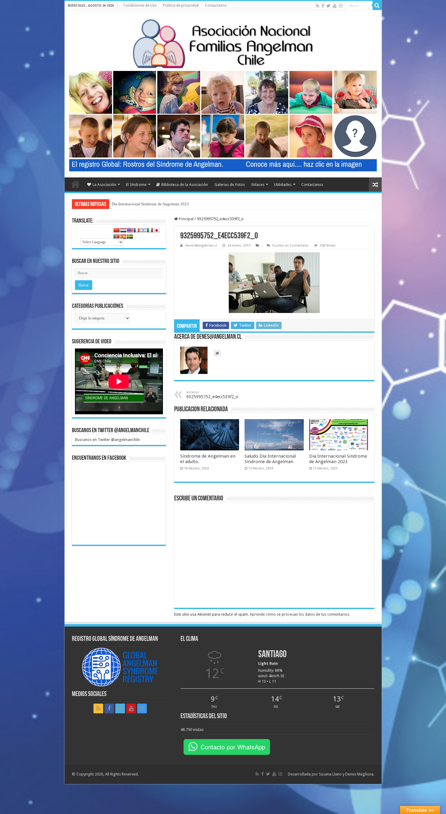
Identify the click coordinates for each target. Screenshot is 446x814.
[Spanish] (123, 236)
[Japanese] (157, 230)
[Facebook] (323, 5)
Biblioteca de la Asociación (184, 184)
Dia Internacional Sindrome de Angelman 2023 (150, 204)
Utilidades (283, 184)
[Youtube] (334, 5)
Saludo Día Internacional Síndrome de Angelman (270, 458)
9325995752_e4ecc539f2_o (212, 394)
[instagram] (340, 5)
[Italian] (150, 230)
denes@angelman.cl (201, 245)
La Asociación (104, 184)
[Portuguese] (116, 236)
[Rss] (317, 5)
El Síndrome (136, 184)
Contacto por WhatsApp (233, 746)
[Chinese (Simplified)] (116, 230)
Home (75, 183)
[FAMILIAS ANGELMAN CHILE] (223, 43)
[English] (130, 230)
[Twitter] (328, 5)
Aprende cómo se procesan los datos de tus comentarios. (300, 614)
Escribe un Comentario (290, 245)
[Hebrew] (143, 230)
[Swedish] (130, 236)
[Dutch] (123, 230)
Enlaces (258, 184)
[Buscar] (377, 5)
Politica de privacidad (181, 5)
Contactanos (216, 5)
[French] (136, 230)
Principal (186, 219)
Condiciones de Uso (140, 5)
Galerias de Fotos (230, 184)
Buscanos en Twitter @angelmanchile (110, 431)
